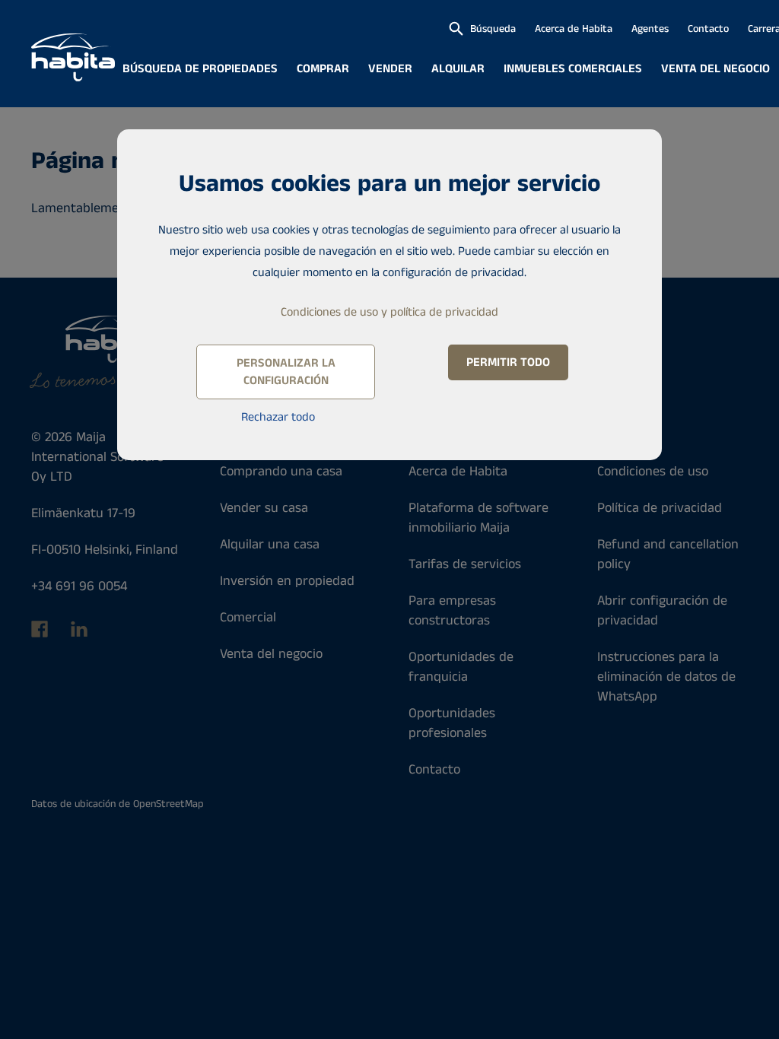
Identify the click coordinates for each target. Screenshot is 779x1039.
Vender (390, 69)
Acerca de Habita (573, 29)
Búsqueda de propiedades (200, 69)
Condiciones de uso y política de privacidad (389, 312)
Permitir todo (508, 362)
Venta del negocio (715, 69)
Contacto (708, 29)
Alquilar (458, 69)
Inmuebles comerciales (573, 69)
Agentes (650, 29)
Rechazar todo (278, 417)
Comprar (323, 69)
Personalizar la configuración (286, 371)
